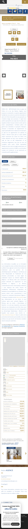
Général (5, 161)
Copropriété (6, 164)
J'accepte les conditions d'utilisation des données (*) (16, 248)
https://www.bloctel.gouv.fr (8, 315)
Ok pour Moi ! (15, 524)
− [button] (5, 341)
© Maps (14, 366)
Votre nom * (5, 214)
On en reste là (14, 505)
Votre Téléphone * (6, 223)
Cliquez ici (22, 497)
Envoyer (11, 258)
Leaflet (10, 366)
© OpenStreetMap (21, 366)
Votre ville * (5, 228)
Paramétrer (6, 524)
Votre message (5, 233)
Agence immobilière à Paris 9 (9, 23)
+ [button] (5, 339)
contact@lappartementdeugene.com (9, 481)
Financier (15, 164)
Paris (18, 23)
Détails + (13, 161)
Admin (23, 516)
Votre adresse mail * (7, 218)
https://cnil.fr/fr (20, 297)
